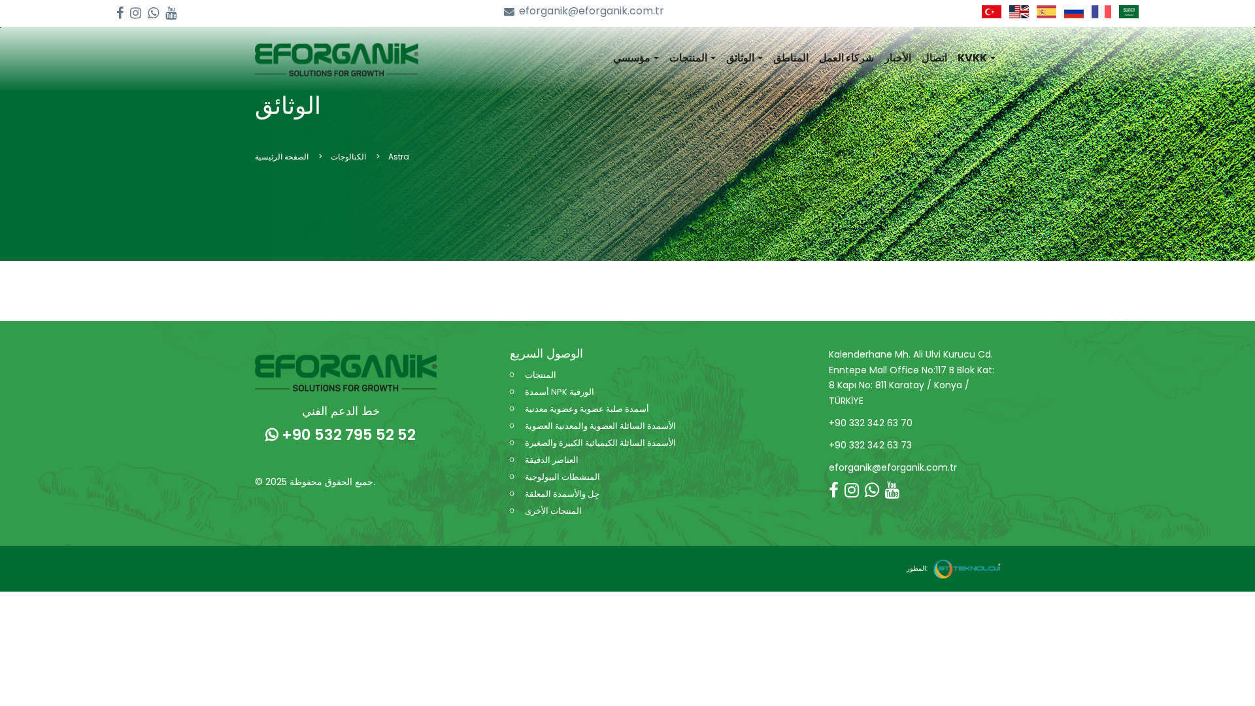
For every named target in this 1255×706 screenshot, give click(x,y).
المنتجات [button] (689, 57)
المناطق (791, 57)
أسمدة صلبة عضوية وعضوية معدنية (587, 409)
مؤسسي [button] (632, 57)
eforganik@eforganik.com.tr (591, 11)
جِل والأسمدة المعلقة (562, 494)
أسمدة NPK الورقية (559, 392)
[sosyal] (120, 13)
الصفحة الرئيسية (282, 156)
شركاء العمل (846, 57)
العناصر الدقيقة (551, 460)
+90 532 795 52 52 (347, 434)
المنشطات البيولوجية (562, 477)
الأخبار (897, 57)
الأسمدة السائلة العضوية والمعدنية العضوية (600, 426)
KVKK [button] (973, 57)
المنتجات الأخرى (553, 511)
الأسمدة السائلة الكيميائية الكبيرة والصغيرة (600, 443)
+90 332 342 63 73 (870, 445)
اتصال (934, 57)
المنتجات (540, 375)
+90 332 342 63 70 (870, 422)
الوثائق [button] (741, 57)
